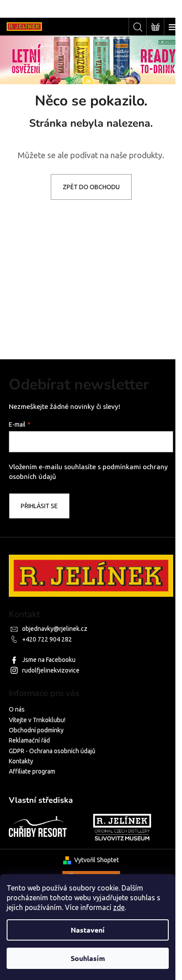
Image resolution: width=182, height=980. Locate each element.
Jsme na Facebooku (49, 659)
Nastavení (88, 929)
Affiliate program (32, 771)
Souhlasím (88, 958)
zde (119, 907)
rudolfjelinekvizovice (51, 670)
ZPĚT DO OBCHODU (91, 187)
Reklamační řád (29, 740)
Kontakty (21, 761)
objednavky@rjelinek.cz (54, 628)
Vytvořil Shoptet (96, 859)
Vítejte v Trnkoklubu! (37, 719)
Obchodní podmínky (36, 730)
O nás (17, 709)
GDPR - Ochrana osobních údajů (52, 750)
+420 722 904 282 (47, 639)
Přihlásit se (39, 505)
